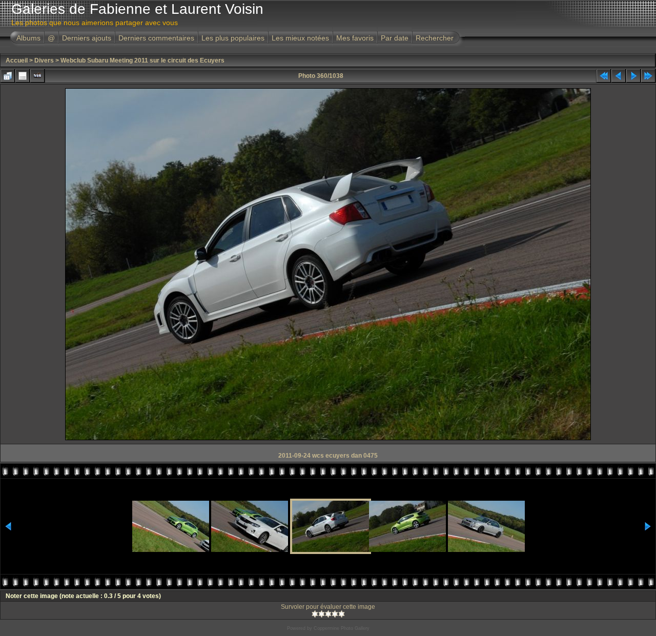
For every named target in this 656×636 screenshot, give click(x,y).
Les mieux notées (300, 38)
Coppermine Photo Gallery (342, 628)
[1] (315, 614)
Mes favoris (355, 38)
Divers (44, 60)
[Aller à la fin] (648, 76)
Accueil (17, 60)
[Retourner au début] (604, 76)
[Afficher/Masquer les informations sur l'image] (22, 76)
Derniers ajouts (86, 38)
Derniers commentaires (156, 38)
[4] (335, 614)
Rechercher (435, 38)
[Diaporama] (37, 76)
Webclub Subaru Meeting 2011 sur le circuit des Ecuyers (142, 60)
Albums (28, 38)
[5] (341, 614)
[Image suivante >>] (633, 76)
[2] (321, 614)
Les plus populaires (232, 38)
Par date (394, 38)
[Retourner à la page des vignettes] (8, 76)
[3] (328, 614)
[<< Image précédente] (618, 76)
